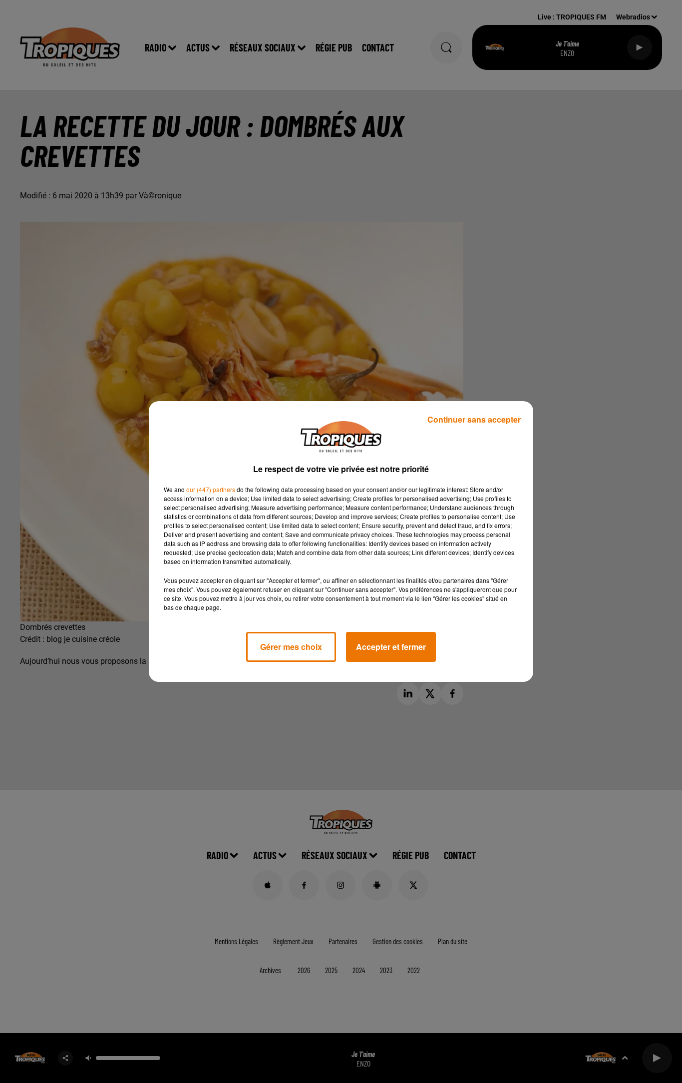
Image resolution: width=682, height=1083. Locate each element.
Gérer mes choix (291, 646)
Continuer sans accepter (474, 419)
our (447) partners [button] (210, 489)
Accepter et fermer (391, 646)
